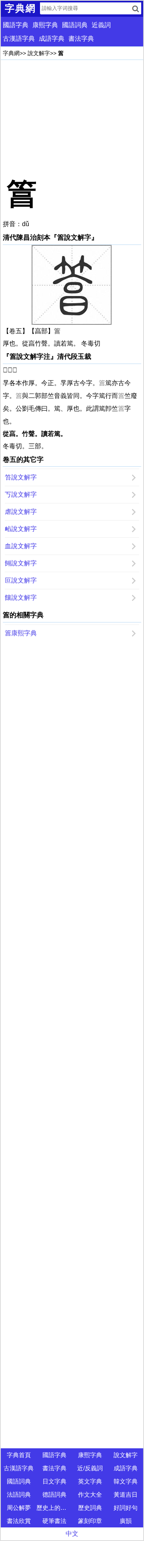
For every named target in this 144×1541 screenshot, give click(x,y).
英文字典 (90, 1481)
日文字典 (54, 1481)
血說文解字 (21, 546)
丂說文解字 (21, 494)
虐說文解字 (21, 511)
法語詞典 (19, 1494)
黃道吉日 (126, 1494)
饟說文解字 (21, 597)
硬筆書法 (54, 1520)
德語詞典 (54, 1494)
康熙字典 (45, 25)
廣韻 (126, 1520)
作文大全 (90, 1494)
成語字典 (51, 38)
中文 (72, 1533)
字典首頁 (19, 1455)
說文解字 (39, 53)
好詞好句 (126, 1507)
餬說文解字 (21, 563)
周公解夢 (19, 1507)
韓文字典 (126, 1481)
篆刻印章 (90, 1520)
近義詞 (101, 25)
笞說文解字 (21, 477)
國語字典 (15, 25)
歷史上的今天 (54, 1507)
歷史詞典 (90, 1507)
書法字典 (81, 38)
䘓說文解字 (21, 528)
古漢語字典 (19, 38)
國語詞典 (75, 25)
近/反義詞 (90, 1468)
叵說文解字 (21, 580)
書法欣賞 (19, 1520)
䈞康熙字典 (21, 633)
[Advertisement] (72, 118)
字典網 (11, 53)
